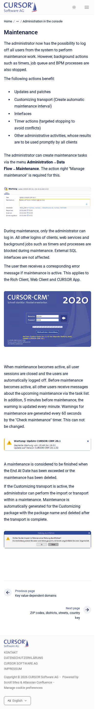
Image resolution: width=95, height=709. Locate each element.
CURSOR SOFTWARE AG (21, 663)
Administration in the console (43, 21)
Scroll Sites (11, 682)
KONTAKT (11, 652)
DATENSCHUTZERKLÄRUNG (23, 658)
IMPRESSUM (13, 669)
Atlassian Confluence (37, 682)
